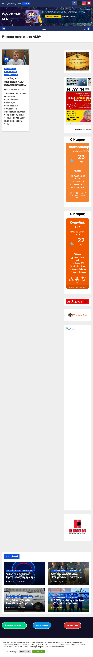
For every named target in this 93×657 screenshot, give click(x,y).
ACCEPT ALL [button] (39, 651)
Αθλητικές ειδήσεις (14, 571)
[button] (83, 28)
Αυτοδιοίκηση (10, 68)
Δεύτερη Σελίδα (10, 71)
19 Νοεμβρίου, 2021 (15, 90)
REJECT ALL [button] (24, 651)
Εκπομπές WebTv (11, 74)
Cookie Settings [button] (10, 651)
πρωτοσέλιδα (81, 129)
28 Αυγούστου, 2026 (61, 581)
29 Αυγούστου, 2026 (16, 581)
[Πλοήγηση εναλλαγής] (44, 29)
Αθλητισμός (27, 571)
